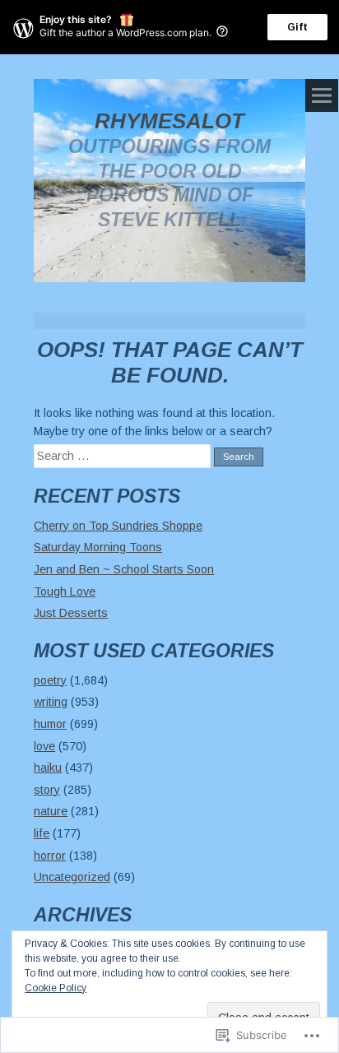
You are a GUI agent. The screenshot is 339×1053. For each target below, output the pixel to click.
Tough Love (64, 591)
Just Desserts (71, 612)
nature (50, 811)
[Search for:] (124, 455)
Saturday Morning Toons (98, 547)
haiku (48, 767)
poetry (50, 680)
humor (50, 724)
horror (50, 855)
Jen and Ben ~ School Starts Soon (124, 569)
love (44, 746)
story (47, 789)
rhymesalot (169, 120)
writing (50, 701)
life (41, 833)
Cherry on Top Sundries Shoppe (118, 525)
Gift (297, 27)
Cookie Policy (55, 988)
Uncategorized (72, 877)
